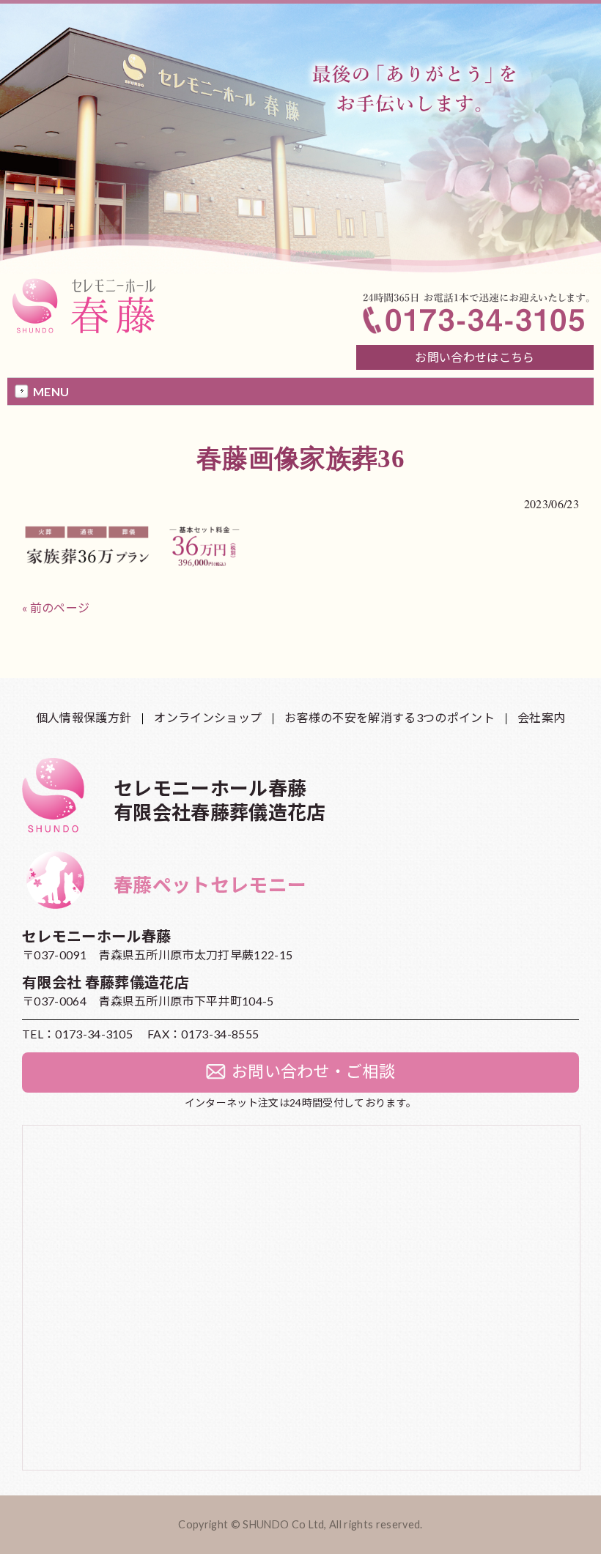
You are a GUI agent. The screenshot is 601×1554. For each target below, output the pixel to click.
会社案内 (541, 717)
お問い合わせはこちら (474, 357)
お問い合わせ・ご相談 (313, 1071)
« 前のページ (55, 607)
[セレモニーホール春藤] (87, 332)
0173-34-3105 (94, 1034)
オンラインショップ (208, 717)
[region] (300, 137)
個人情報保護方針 (84, 717)
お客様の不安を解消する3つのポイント (389, 717)
